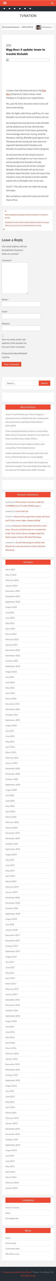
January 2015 (11, 1123)
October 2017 (11, 946)
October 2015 (11, 1075)
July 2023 (9, 612)
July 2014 (9, 1155)
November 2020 (12, 774)
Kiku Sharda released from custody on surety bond (26, 216)
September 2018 (12, 913)
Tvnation (28, 16)
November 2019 (12, 838)
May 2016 (9, 1037)
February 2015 (12, 1118)
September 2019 (12, 849)
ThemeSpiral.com (28, 1275)
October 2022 (11, 661)
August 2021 (11, 725)
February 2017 (12, 989)
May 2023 (9, 623)
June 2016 (10, 1032)
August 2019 (11, 854)
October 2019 (11, 843)
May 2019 (9, 870)
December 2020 (12, 768)
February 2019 (12, 886)
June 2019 (10, 865)
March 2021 (10, 752)
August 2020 (11, 790)
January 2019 (11, 892)
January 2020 (11, 827)
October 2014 (11, 1139)
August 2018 (11, 919)
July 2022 (9, 677)
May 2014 (9, 1166)
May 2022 (9, 688)
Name (5, 299)
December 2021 (12, 704)
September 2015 (12, 1080)
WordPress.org (12, 1254)
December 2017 (12, 935)
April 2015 (10, 1107)
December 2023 (12, 591)
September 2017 (12, 951)
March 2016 (10, 1048)
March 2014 (10, 1177)
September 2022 (12, 666)
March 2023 (10, 634)
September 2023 (12, 601)
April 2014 (10, 1172)
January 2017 (11, 994)
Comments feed (12, 1248)
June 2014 (10, 1161)
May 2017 (9, 973)
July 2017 (9, 962)
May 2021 (9, 741)
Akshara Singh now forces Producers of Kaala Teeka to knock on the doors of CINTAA (27, 223)
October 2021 (11, 714)
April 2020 (10, 811)
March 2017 (10, 983)
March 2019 (10, 881)
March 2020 (10, 817)
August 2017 (11, 956)
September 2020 (12, 784)
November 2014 (12, 1134)
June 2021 (10, 736)
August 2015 (11, 1085)
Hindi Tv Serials (12, 1207)
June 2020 (10, 800)
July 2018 (9, 924)
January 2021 (11, 763)
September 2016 (12, 1016)
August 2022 (11, 671)
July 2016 (9, 1026)
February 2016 (12, 1053)
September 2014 (12, 1145)
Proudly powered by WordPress (16, 1272)
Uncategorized (11, 1218)
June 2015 (10, 1096)
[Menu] (4, 3)
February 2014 (12, 1182)
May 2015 (9, 1102)
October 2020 (11, 779)
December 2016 (12, 999)
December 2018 (12, 897)
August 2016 (11, 1021)
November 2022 (12, 655)
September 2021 (12, 720)
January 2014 (11, 1188)
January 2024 (11, 585)
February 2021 (12, 757)
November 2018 (12, 903)
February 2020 (12, 822)
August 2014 (11, 1150)
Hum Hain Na (22, 511)
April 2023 (10, 628)
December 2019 (12, 833)
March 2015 (10, 1112)
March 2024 (10, 575)
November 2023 (12, 596)
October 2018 (11, 908)
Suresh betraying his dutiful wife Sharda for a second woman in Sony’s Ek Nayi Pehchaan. (25, 546)
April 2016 (10, 1042)
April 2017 (10, 978)
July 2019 (9, 860)
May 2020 (9, 806)
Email (5, 311)
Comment (7, 260)
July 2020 (9, 795)
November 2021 (12, 709)
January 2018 (11, 930)
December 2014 (12, 1129)
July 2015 (9, 1091)
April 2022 (10, 693)
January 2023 (11, 644)
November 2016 (12, 1005)
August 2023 (11, 607)
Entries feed (10, 1243)
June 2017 (10, 967)
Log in (8, 1238)
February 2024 (12, 580)
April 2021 (10, 747)
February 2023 (12, 639)
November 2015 (12, 1069)
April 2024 (10, 569)
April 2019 (10, 876)
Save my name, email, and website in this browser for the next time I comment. (14, 343)
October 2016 (11, 1010)
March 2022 (10, 698)
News (8, 45)
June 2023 (10, 618)
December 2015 (12, 1064)
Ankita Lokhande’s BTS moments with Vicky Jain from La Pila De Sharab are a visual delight (26, 455)
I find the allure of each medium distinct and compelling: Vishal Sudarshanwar (24, 446)
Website (6, 323)
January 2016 (11, 1059)
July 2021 (9, 731)
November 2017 (12, 940)
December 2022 (12, 650)
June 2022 (10, 682)
